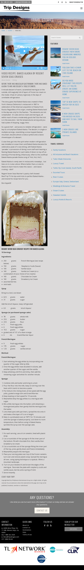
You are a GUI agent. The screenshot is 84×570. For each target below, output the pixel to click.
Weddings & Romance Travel (64, 186)
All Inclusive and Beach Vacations (65, 154)
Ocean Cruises (58, 190)
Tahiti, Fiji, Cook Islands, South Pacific (67, 168)
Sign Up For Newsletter (76, 2)
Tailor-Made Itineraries (62, 159)
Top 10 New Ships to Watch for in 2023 (71, 103)
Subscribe (73, 529)
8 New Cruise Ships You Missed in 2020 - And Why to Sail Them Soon (72, 117)
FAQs (24, 532)
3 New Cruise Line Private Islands (70, 131)
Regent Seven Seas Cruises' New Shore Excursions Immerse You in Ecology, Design (71, 54)
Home (3, 30)
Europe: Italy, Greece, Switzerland (66, 181)
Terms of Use (27, 535)
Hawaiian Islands (59, 195)
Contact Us (42, 510)
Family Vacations (59, 150)
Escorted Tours (59, 172)
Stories (10, 30)
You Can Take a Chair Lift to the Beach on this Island (71, 70)
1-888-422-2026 (6, 2)
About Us (26, 525)
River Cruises (58, 177)
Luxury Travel (58, 163)
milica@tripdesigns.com (22, 2)
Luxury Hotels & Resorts (62, 199)
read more (65, 63)
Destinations (27, 530)
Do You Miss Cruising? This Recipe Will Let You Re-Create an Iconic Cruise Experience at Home (72, 87)
